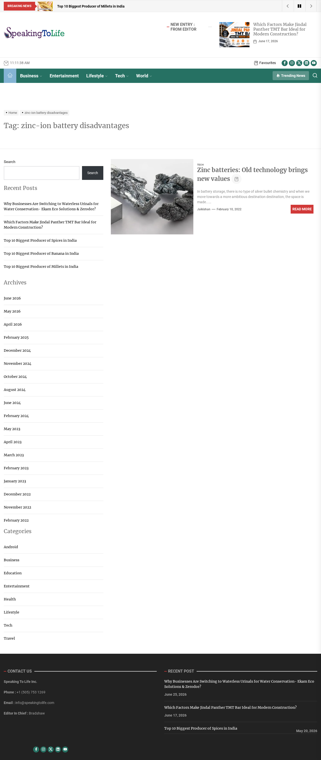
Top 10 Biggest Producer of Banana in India (41, 253)
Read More (302, 209)
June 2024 (12, 402)
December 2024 (17, 350)
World (142, 75)
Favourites (267, 63)
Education (13, 573)
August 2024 (15, 389)
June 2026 (12, 298)
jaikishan (203, 209)
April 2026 (13, 324)
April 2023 (13, 442)
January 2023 (15, 481)
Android (11, 547)
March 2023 (14, 455)
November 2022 (17, 507)
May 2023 (12, 429)
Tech (120, 75)
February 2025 (16, 337)
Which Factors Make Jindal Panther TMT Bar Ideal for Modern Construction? (279, 29)
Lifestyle (95, 75)
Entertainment (64, 75)
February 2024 (16, 416)
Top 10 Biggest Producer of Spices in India (40, 240)
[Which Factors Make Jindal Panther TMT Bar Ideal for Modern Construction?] (234, 34)
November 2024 (17, 363)
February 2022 (16, 520)
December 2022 (17, 494)
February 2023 (16, 468)
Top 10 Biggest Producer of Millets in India (41, 266)
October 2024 (15, 376)
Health (10, 599)
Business (29, 75)
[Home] (10, 76)
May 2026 (12, 311)
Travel (9, 638)
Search (9, 162)
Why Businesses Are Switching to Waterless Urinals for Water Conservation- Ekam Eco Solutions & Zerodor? (51, 206)
